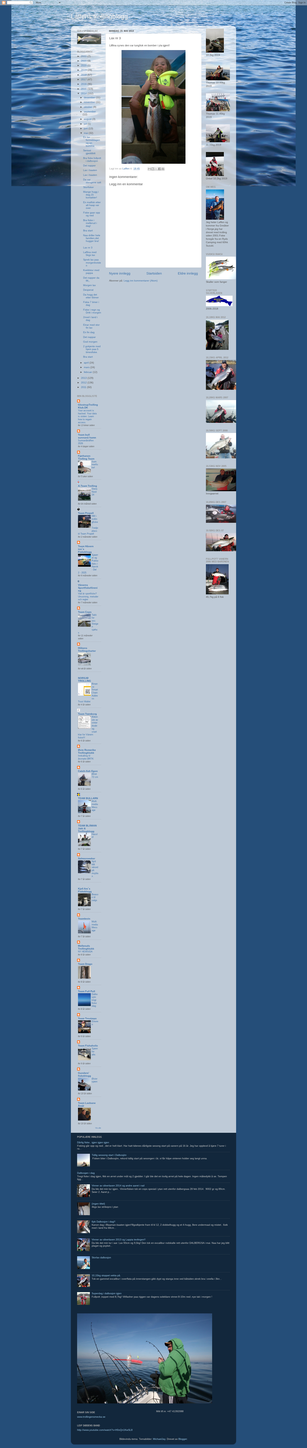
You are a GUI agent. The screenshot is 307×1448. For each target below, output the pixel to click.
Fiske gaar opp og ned (91, 214)
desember (90, 97)
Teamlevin (84, 918)
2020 (84, 65)
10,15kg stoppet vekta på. (106, 1275)
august (88, 119)
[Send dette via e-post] (149, 169)
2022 (84, 56)
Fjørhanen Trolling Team (86, 457)
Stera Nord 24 (94, 491)
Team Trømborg (87, 714)
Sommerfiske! (95, 464)
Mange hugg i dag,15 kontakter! (91, 195)
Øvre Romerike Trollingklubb (87, 751)
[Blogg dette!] (153, 169)
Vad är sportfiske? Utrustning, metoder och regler (88, 596)
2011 (84, 387)
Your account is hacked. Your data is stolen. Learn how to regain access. (87, 416)
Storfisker (88, 187)
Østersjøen (94, 1080)
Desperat (88, 290)
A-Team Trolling (87, 486)
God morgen (90, 341)
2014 (84, 93)
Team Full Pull (86, 991)
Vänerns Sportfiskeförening (88, 588)
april (86, 362)
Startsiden (154, 273)
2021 (84, 60)
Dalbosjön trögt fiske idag (95, 1000)
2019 (84, 70)
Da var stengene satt (92, 181)
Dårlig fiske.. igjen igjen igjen (93, 1142)
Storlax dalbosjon (101, 1257)
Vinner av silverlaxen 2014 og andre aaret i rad (118, 1185)
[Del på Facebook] (159, 169)
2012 (84, 382)
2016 (84, 84)
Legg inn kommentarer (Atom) (141, 280)
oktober (88, 107)
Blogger (182, 1439)
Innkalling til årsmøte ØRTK (86, 757)
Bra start (88, 230)
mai (86, 133)
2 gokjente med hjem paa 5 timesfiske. (92, 349)
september (90, 111)
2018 (84, 75)
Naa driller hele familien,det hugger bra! (91, 238)
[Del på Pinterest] (163, 169)
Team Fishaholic (88, 1045)
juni (86, 128)
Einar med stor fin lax (91, 326)
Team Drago (85, 964)
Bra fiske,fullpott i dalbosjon (92, 159)
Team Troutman (87, 1018)
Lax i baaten (90, 170)
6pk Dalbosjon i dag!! (103, 1221)
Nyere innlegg (119, 273)
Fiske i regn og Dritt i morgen (92, 311)
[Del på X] (156, 169)
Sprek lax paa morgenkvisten (92, 262)
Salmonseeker (86, 858)
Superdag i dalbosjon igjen (107, 1293)
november (90, 102)
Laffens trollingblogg (99, 16)
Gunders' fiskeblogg (84, 1074)
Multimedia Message (95, 805)
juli (86, 124)
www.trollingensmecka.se (91, 1417)
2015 (84, 89)
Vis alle (98, 1128)
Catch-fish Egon (88, 771)
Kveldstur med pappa (91, 271)
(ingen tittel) (98, 1203)
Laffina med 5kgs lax (89, 253)
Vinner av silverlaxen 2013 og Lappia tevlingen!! (119, 1239)
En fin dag (89, 332)
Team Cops (84, 612)
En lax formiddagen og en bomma (91, 141)
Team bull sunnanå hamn (87, 436)
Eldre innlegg (188, 273)
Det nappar (89, 337)
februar (88, 372)
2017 (84, 79)
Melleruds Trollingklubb (86, 947)
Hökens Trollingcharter (87, 649)
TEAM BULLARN (88, 798)
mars (87, 367)
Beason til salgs (95, 897)
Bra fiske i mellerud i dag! (90, 223)
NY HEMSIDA (85, 951)
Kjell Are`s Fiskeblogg (85, 890)
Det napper (89, 165)
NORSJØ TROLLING (84, 679)
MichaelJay (159, 1439)
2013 (84, 378)
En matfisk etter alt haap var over (92, 205)
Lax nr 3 (87, 247)
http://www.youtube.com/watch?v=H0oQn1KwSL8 (105, 1430)
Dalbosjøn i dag (86, 1173)
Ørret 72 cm (95, 775)
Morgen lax (89, 285)
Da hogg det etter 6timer (91, 296)
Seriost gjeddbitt (89, 152)
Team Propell (86, 513)
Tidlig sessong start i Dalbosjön (109, 1155)
